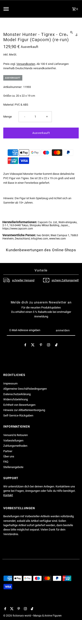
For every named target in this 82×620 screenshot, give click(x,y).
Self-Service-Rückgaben (18, 415)
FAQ (5, 461)
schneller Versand (23, 280)
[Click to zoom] (72, 32)
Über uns (8, 456)
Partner (7, 451)
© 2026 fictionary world (17, 615)
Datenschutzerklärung (17, 394)
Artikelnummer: (12, 87)
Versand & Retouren (15, 435)
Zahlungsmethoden (15, 445)
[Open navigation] (14, 8)
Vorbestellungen (13, 440)
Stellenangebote (13, 467)
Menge (7, 116)
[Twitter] (33, 345)
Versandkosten (25, 64)
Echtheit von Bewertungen (19, 404)
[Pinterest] (41, 345)
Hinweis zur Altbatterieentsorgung (24, 410)
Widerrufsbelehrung (15, 399)
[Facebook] (25, 345)
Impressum (10, 383)
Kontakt (8, 495)
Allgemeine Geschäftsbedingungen (25, 388)
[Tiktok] (56, 345)
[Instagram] (48, 345)
